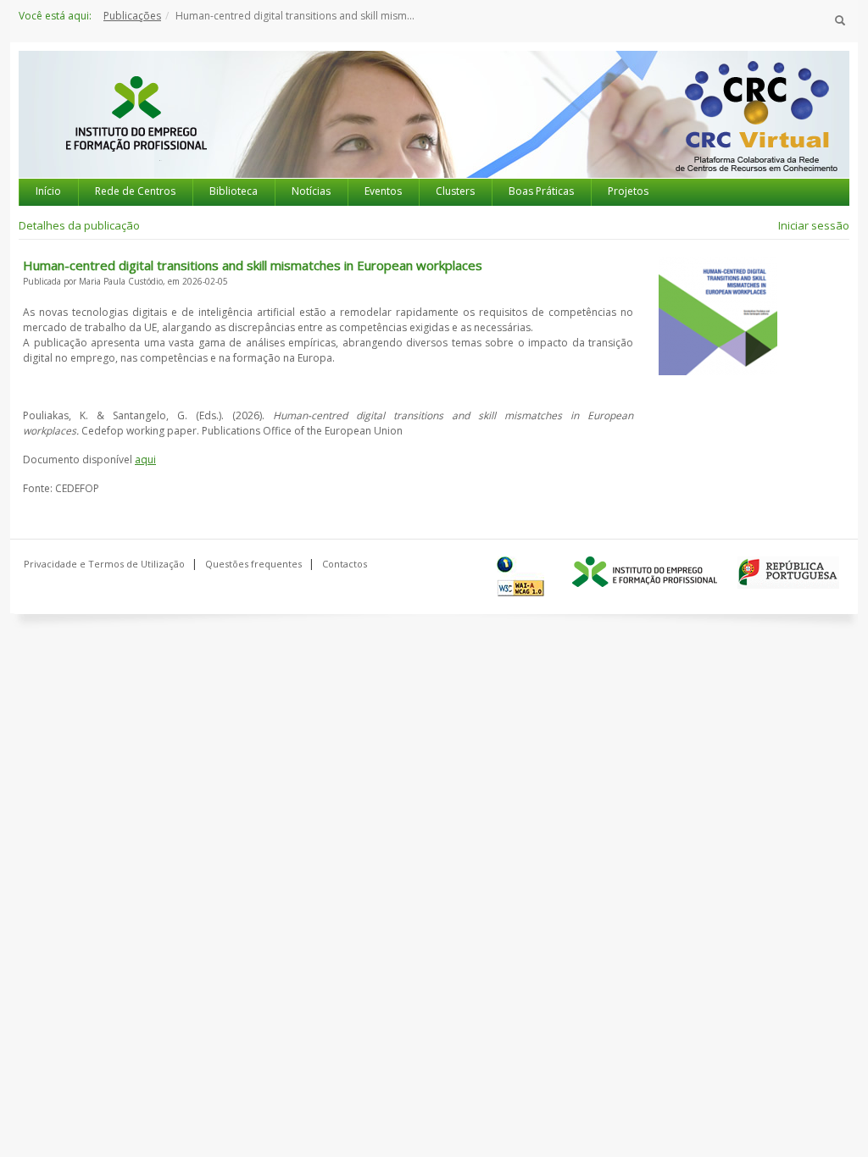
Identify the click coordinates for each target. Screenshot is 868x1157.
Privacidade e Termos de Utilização (104, 563)
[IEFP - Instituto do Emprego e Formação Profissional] (136, 129)
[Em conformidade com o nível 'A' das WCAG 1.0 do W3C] (524, 576)
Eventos (383, 191)
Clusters (455, 191)
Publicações (132, 15)
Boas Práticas (541, 191)
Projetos (628, 191)
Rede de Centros (135, 191)
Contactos (344, 563)
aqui (145, 459)
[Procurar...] (840, 21)
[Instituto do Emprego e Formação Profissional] (644, 572)
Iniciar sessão (813, 225)
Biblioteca (233, 191)
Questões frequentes (253, 563)
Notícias (311, 191)
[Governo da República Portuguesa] (788, 572)
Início (48, 191)
